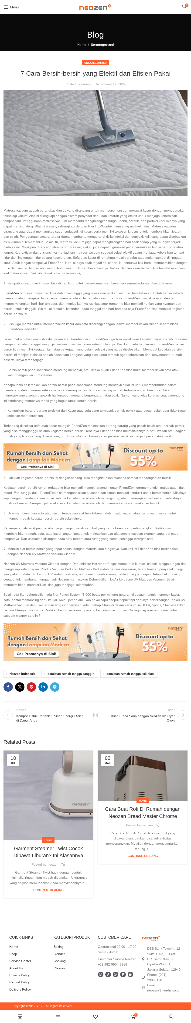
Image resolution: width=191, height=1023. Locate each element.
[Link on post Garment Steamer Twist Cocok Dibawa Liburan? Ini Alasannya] (48, 795)
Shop (13, 954)
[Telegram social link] (54, 687)
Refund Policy (19, 982)
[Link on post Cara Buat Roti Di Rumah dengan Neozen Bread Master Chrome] (143, 775)
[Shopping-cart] (123, 974)
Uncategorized (102, 44)
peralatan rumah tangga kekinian (130, 674)
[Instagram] (100, 974)
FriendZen (11, 293)
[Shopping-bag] (130, 974)
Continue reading (48, 890)
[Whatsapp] (115, 974)
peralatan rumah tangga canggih (71, 674)
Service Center (20, 961)
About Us (16, 968)
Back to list (95, 715)
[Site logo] (95, 7)
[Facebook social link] (8, 687)
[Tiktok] (108, 974)
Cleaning (60, 968)
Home (81, 44)
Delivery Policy (20, 989)
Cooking (60, 961)
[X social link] (19, 687)
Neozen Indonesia (22, 674)
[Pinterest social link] (31, 687)
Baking (59, 947)
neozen (86, 84)
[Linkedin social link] (43, 687)
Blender (59, 954)
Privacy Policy (19, 975)
